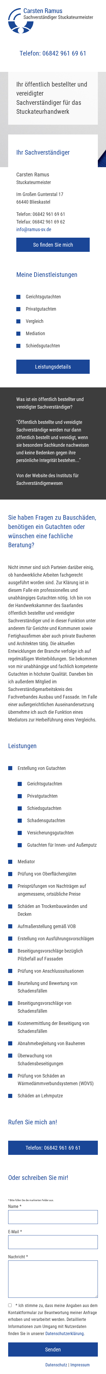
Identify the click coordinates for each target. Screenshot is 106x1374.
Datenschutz (56, 1364)
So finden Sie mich (53, 244)
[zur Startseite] (53, 21)
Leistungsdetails (53, 366)
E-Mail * (15, 1231)
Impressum (80, 1364)
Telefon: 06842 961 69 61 (53, 53)
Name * (14, 1206)
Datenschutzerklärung (64, 1333)
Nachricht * (18, 1256)
